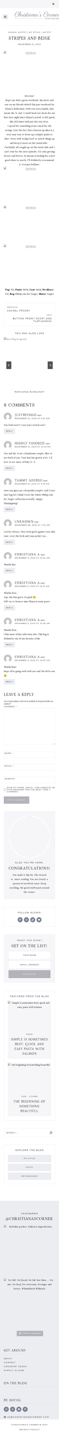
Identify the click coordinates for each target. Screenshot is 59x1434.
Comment (10, 707)
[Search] (51, 1132)
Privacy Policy (29, 1430)
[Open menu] (5, 16)
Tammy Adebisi (28, 480)
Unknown (24, 521)
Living (33, 1096)
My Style (34, 32)
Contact (10, 1362)
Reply (9, 431)
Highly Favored (30, 443)
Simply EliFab (14, 1370)
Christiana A (27, 554)
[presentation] (29, 363)
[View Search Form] (53, 4)
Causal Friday (18, 309)
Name (9, 753)
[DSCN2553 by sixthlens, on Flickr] (29, 70)
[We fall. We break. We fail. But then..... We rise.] (29, 1304)
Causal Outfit (17, 32)
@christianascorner (29, 1218)
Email (9, 766)
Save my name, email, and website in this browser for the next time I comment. (31, 790)
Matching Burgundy (29, 392)
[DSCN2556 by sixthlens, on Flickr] (29, 186)
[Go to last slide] (8, 365)
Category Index (15, 1366)
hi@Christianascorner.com (28, 1417)
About (8, 1358)
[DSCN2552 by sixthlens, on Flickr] (29, 225)
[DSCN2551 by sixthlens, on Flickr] (29, 263)
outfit (47, 32)
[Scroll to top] (51, 1428)
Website (10, 779)
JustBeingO (26, 415)
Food (29, 1034)
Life (24, 1096)
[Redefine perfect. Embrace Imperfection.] (29, 1251)
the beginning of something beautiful (29, 1106)
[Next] (50, 365)
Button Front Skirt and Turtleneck (32, 318)
